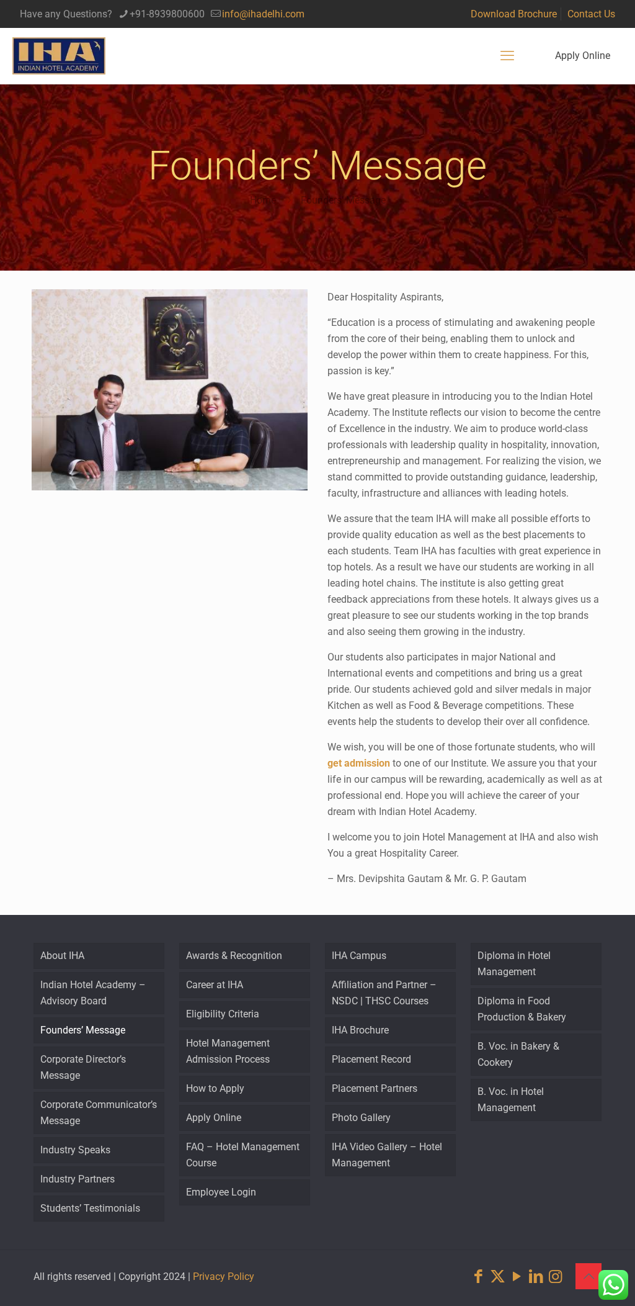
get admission (358, 763)
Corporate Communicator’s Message (98, 1113)
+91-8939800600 (167, 14)
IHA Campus (359, 955)
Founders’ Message (343, 200)
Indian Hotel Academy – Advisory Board (93, 993)
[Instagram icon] (555, 1277)
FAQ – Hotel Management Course (243, 1155)
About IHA (62, 955)
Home (263, 200)
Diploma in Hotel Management (514, 964)
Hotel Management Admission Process (228, 1051)
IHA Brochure (360, 1030)
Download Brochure (514, 14)
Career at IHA (214, 985)
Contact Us (591, 14)
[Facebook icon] (478, 1277)
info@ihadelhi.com (263, 14)
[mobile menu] (507, 55)
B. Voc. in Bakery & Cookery (518, 1054)
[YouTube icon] (517, 1277)
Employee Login (221, 1192)
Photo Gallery (361, 1118)
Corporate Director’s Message (83, 1067)
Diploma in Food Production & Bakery (521, 1009)
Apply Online (582, 55)
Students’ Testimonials (90, 1208)
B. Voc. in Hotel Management (510, 1100)
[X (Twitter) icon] (497, 1277)
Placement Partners (374, 1088)
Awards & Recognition (234, 955)
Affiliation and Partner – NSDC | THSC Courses (384, 993)
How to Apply (215, 1088)
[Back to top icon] (588, 1276)
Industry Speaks (75, 1150)
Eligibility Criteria (222, 1014)
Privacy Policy (223, 1276)
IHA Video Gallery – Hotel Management (387, 1155)
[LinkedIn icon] (536, 1277)
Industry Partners (77, 1179)
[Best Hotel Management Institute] (58, 56)
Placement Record (371, 1059)
